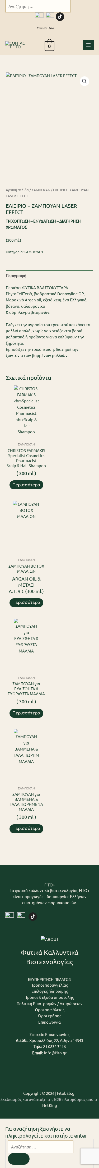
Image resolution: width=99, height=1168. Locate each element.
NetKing (49, 1105)
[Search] (19, 1159)
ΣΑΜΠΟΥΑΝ (41, 189)
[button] (61, 28)
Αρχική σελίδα (17, 189)
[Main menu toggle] (88, 45)
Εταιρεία (42, 28)
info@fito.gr (55, 1052)
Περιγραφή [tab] (16, 275)
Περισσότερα (26, 485)
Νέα (51, 28)
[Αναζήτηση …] (40, 1146)
